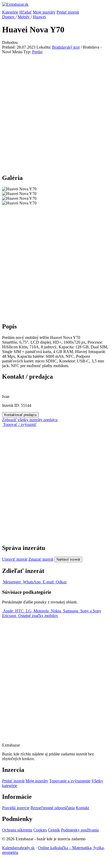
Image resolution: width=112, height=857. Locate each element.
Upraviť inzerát (14, 559)
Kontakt (82, 808)
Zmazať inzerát (40, 559)
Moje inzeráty (44, 12)
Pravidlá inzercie (15, 808)
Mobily (24, 17)
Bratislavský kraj (66, 47)
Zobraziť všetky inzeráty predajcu (30, 420)
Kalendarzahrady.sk (18, 848)
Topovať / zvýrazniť (19, 424)
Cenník (54, 830)
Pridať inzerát (68, 12)
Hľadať (25, 12)
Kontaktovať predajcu (20, 415)
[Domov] (56, 6)
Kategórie (10, 12)
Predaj (37, 52)
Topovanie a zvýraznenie (69, 781)
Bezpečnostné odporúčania (52, 808)
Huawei (39, 17)
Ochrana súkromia (17, 830)
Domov (9, 17)
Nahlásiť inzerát (68, 559)
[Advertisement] (56, 113)
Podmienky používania (80, 830)
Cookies (40, 830)
